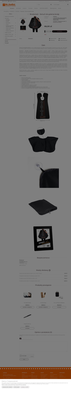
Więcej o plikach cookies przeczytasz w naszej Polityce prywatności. (14, 384)
